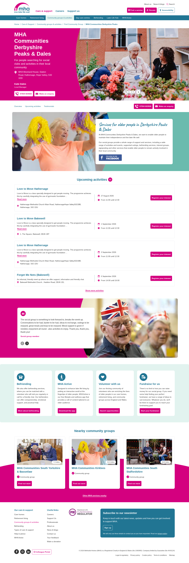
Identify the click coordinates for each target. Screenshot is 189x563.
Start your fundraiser (150, 411)
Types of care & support (24, 530)
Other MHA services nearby (94, 495)
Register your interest (161, 198)
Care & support (44, 11)
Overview (18, 106)
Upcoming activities (33, 106)
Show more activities (94, 290)
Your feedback (53, 538)
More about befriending (28, 411)
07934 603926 (26, 94)
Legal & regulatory (121, 555)
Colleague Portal (42, 552)
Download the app (67, 411)
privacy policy (162, 534)
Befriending (98, 18)
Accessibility (167, 10)
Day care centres (83, 18)
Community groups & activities (60, 18)
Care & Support (28, 24)
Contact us (51, 534)
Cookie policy (147, 555)
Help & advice (19, 534)
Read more (22, 199)
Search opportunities (109, 411)
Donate (152, 10)
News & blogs (158, 4)
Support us (73, 11)
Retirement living (37, 18)
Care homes (21, 18)
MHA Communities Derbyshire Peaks (102, 24)
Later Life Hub (112, 18)
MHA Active (126, 18)
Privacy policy (135, 555)
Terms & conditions (160, 555)
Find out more (24, 483)
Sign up (107, 528)
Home (16, 24)
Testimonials (49, 106)
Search (172, 4)
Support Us (51, 518)
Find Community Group (73, 24)
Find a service (136, 10)
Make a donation (54, 541)
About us (147, 4)
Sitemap (172, 555)
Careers (60, 11)
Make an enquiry (46, 94)
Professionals (52, 522)
